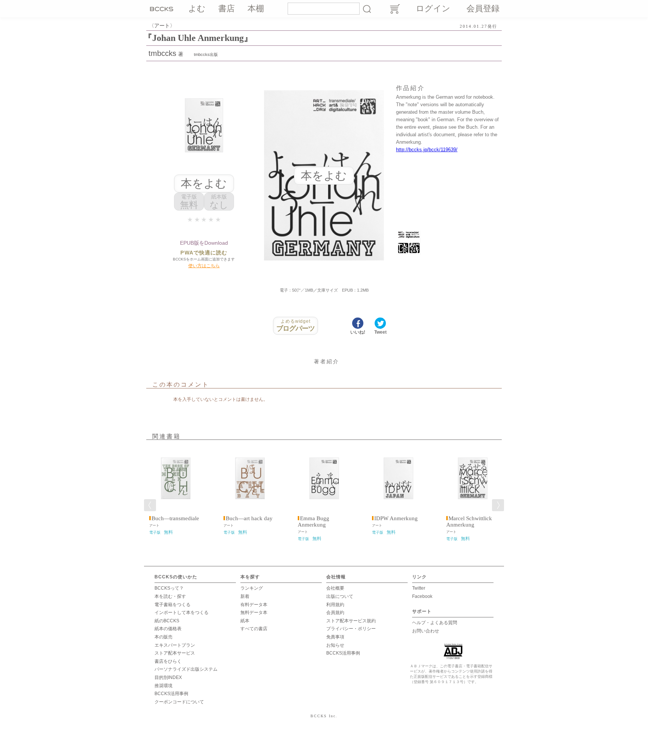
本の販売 (163, 637)
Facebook (422, 596)
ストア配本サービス (174, 653)
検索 (367, 9)
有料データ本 (253, 604)
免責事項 (335, 637)
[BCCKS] (163, 9)
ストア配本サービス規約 (351, 620)
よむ (197, 8)
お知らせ (335, 645)
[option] (175, 491)
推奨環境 (163, 685)
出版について (339, 596)
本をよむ (204, 183)
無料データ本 (253, 612)
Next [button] (498, 505)
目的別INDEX (168, 677)
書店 (226, 8)
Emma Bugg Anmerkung (313, 521)
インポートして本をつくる (181, 612)
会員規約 (335, 612)
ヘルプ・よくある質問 (434, 622)
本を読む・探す (170, 596)
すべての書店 (253, 628)
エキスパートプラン (174, 645)
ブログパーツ (295, 325)
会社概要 (335, 588)
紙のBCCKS (166, 620)
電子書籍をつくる (172, 604)
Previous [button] (150, 505)
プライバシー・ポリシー (351, 628)
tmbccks (162, 53)
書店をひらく (168, 661)
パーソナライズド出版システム (186, 669)
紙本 (244, 620)
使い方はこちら (204, 265)
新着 (244, 596)
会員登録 (483, 8)
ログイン (433, 8)
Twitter (418, 588)
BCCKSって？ (169, 588)
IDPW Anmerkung (396, 518)
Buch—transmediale (175, 518)
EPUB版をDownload (204, 243)
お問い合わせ (425, 631)
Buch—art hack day (249, 518)
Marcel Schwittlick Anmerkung (469, 521)
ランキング (251, 588)
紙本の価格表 (168, 628)
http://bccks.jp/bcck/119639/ (427, 149)
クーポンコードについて (179, 701)
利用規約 (335, 604)
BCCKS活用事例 (171, 693)
